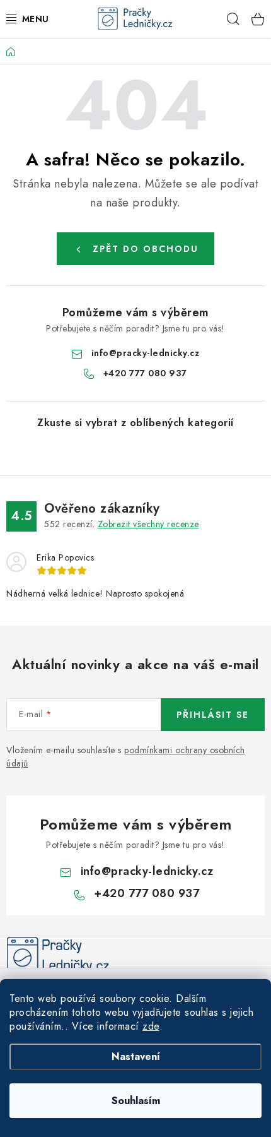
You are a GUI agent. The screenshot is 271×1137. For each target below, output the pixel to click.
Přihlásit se (212, 714)
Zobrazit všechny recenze (148, 524)
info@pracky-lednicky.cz (145, 353)
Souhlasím (136, 1100)
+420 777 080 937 (145, 373)
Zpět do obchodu (146, 248)
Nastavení (136, 1056)
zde (150, 1026)
